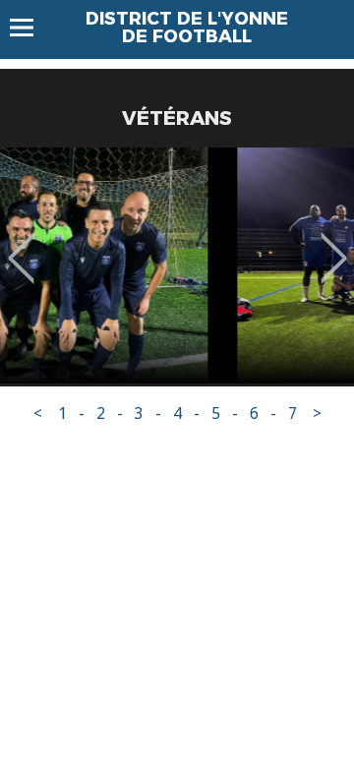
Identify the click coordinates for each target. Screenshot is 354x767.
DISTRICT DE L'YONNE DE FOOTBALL (187, 27)
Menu (31, 27)
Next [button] (334, 244)
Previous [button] (21, 244)
